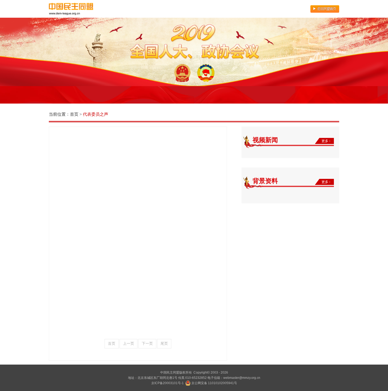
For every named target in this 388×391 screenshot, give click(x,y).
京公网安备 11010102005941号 (214, 383)
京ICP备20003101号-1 (167, 383)
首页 (74, 114)
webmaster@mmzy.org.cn (241, 378)
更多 (325, 141)
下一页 (147, 344)
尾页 (164, 344)
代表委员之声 (95, 114)
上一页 (128, 344)
